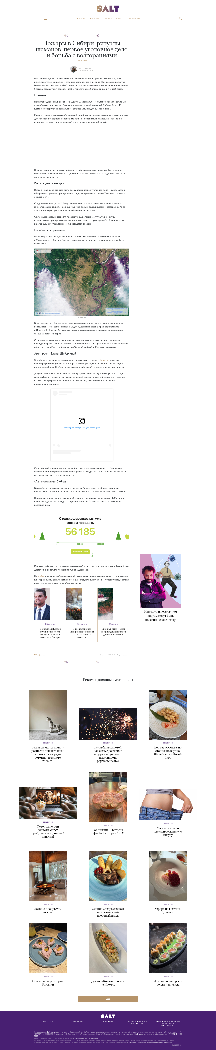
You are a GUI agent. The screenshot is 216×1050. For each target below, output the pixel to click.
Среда (119, 19)
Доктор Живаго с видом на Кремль (108, 983)
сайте (41, 576)
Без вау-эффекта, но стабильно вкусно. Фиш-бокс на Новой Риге (168, 753)
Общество (82, 60)
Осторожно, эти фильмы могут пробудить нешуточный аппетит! (48, 832)
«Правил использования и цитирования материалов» (146, 1042)
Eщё (108, 998)
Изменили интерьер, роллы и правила (168, 983)
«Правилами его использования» (85, 1038)
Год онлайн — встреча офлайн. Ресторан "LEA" (108, 831)
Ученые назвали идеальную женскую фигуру (168, 831)
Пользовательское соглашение (138, 1022)
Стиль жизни (133, 19)
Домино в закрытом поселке (48, 910)
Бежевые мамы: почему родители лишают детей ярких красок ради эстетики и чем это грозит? (47, 754)
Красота (108, 19)
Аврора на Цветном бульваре (167, 910)
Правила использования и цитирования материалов (168, 1023)
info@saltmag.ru (140, 1034)
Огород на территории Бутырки (48, 983)
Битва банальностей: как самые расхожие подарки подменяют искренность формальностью (108, 754)
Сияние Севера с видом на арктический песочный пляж (108, 912)
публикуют (104, 360)
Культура (94, 19)
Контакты (108, 1021)
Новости (81, 19)
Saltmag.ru (51, 1032)
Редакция (78, 1021)
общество (40, 655)
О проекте (48, 1021)
